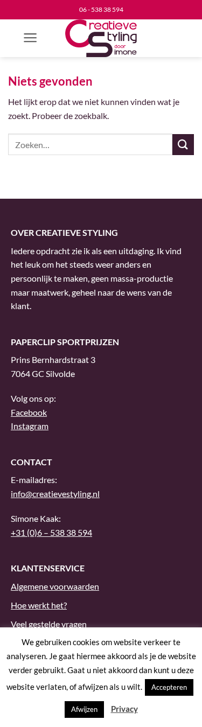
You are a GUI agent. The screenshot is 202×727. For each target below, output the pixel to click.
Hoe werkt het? (39, 605)
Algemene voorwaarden (55, 586)
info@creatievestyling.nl (55, 493)
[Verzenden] (183, 144)
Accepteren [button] (169, 687)
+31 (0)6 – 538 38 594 (51, 532)
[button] (30, 38)
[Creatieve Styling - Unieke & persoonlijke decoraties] (101, 38)
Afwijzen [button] (84, 709)
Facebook (29, 412)
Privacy (124, 709)
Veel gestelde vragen (49, 624)
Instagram (29, 426)
